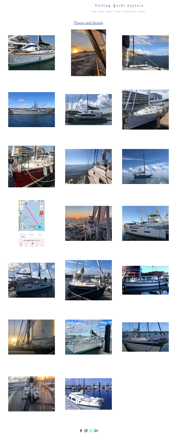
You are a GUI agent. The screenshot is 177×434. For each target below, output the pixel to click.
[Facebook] (81, 431)
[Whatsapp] (91, 431)
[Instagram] (86, 431)
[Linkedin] (96, 431)
